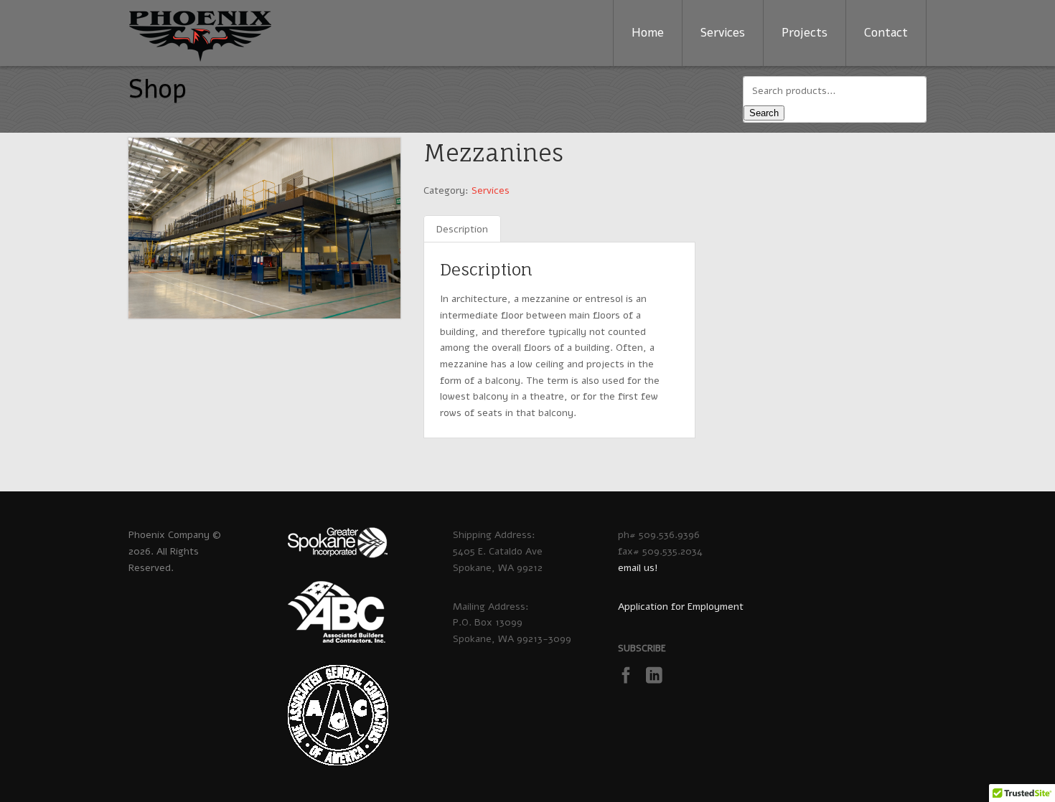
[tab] (462, 230)
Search (764, 113)
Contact (886, 32)
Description (462, 229)
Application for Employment (681, 606)
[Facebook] (630, 679)
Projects (804, 32)
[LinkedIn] (658, 679)
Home (648, 32)
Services (722, 32)
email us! (638, 568)
